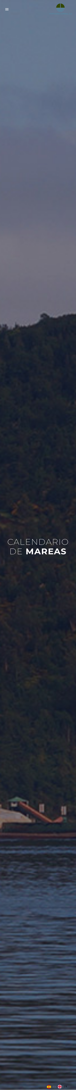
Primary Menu (7, 9)
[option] (62, 1087)
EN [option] (65, 1086)
